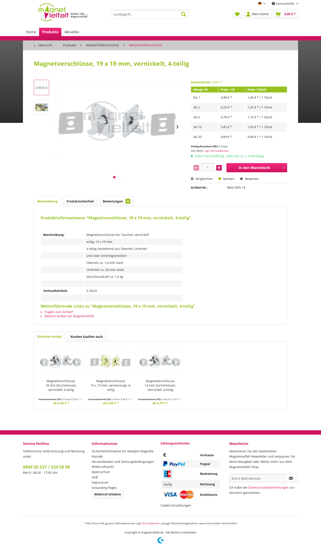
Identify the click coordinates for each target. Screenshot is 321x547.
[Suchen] (183, 14)
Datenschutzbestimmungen (268, 487)
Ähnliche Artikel (49, 336)
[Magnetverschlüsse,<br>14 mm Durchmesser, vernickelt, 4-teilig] (160, 361)
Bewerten (251, 179)
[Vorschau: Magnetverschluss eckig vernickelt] (41, 87)
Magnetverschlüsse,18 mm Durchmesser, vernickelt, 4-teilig (61, 385)
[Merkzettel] (237, 14)
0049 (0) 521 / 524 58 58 (46, 467)
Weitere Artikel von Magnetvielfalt (69, 316)
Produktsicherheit (80, 201)
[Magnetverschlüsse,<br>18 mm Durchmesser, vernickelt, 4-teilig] (61, 361)
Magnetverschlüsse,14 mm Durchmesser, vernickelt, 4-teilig (160, 385)
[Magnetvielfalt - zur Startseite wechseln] (63, 12)
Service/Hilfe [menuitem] (285, 4)
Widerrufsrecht (103, 467)
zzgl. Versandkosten (216, 151)
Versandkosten (151, 523)
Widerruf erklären (107, 494)
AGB (95, 477)
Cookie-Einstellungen (175, 505)
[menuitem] (149, 14)
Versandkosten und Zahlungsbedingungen (123, 462)
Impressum (100, 482)
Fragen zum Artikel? (58, 312)
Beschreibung (47, 201)
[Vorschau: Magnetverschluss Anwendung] (41, 107)
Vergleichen (204, 179)
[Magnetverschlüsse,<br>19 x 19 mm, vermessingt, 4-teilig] (111, 361)
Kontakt (97, 456)
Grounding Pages (104, 488)
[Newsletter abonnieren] (291, 478)
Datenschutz (101, 472)
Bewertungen (116, 201)
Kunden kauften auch (87, 336)
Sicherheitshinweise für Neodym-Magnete (123, 451)
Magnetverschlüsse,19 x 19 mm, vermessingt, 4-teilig (110, 385)
